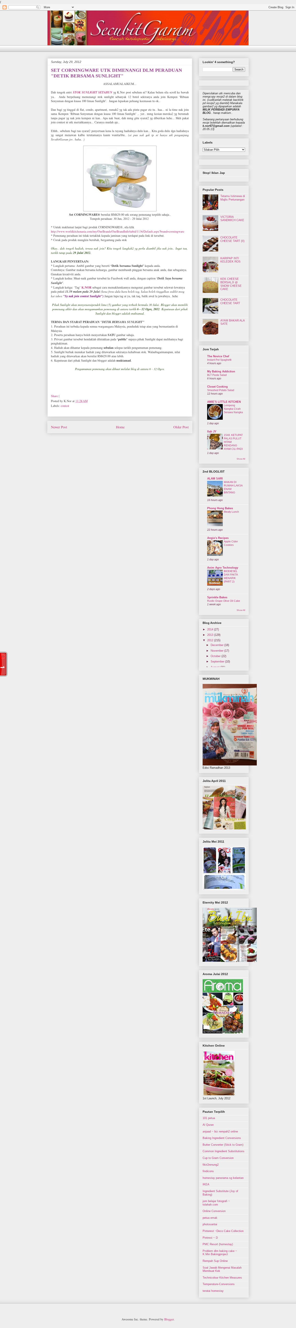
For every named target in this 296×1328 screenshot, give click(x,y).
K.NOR (86, 287)
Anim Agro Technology (222, 567)
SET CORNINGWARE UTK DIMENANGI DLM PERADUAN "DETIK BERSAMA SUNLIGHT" (116, 72)
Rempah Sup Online (215, 1261)
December (217, 645)
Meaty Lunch (231, 511)
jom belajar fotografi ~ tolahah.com (216, 1202)
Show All (241, 459)
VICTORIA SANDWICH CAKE (232, 218)
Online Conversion (214, 1211)
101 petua (209, 1118)
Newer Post (59, 426)
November (217, 650)
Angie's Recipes (218, 538)
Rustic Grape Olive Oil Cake (223, 600)
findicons (208, 1171)
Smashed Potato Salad (220, 390)
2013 (210, 634)
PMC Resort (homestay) (218, 1244)
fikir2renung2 (211, 1164)
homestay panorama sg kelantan (223, 1178)
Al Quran (208, 1124)
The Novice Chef (218, 356)
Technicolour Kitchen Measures (222, 1277)
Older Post (181, 426)
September (218, 661)
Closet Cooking (217, 386)
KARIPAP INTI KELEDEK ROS (230, 260)
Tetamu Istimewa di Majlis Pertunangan (232, 197)
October (216, 656)
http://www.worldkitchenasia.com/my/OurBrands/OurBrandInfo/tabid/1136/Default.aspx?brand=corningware (117, 231)
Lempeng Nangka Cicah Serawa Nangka (233, 409)
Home (120, 426)
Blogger (169, 1319)
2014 (210, 629)
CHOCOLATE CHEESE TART (230, 301)
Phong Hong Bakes (220, 508)
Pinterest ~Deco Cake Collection (223, 1231)
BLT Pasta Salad (217, 375)
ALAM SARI (215, 478)
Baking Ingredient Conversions (222, 1138)
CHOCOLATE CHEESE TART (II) (232, 239)
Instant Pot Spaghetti (219, 359)
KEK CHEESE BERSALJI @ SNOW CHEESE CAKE (231, 284)
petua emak (210, 1217)
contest (65, 406)
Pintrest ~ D (210, 1237)
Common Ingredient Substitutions (223, 1151)
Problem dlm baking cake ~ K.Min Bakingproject (220, 1252)
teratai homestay (213, 1290)
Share (54, 396)
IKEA (206, 1184)
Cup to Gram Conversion (218, 1158)
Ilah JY (211, 431)
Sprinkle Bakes (217, 597)
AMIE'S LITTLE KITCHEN (224, 401)
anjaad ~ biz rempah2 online (220, 1131)
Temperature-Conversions (219, 1284)
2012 (210, 640)
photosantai (210, 1224)
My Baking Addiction (221, 371)
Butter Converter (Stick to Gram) (223, 1144)
